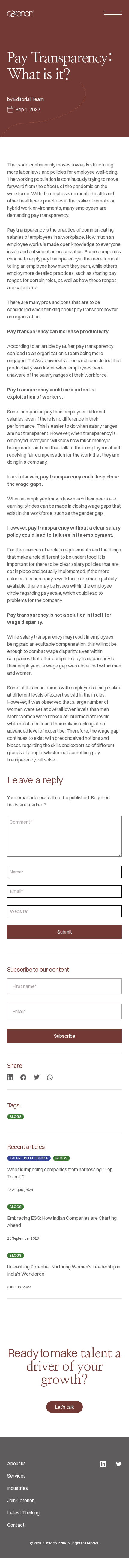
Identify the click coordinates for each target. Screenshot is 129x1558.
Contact (16, 1525)
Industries (17, 1488)
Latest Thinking (23, 1512)
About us (16, 1463)
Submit (64, 932)
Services (16, 1475)
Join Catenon (20, 1500)
